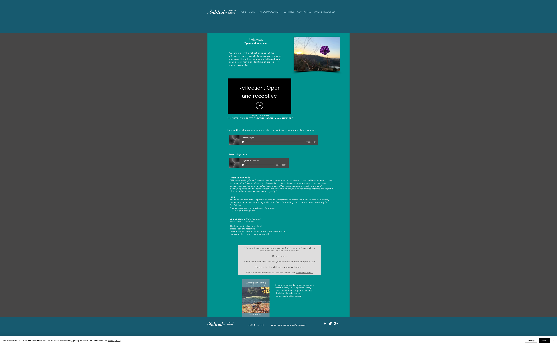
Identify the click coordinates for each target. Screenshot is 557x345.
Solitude (216, 324)
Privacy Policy (114, 340)
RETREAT (231, 10)
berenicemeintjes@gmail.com (292, 324)
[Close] (553, 340)
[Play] (243, 141)
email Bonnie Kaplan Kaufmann (297, 290)
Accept (544, 340)
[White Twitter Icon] (330, 323)
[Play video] (259, 105)
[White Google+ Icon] (335, 323)
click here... (298, 267)
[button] (270, 11)
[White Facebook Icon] (325, 323)
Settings (531, 340)
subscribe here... (304, 272)
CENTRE (231, 13)
